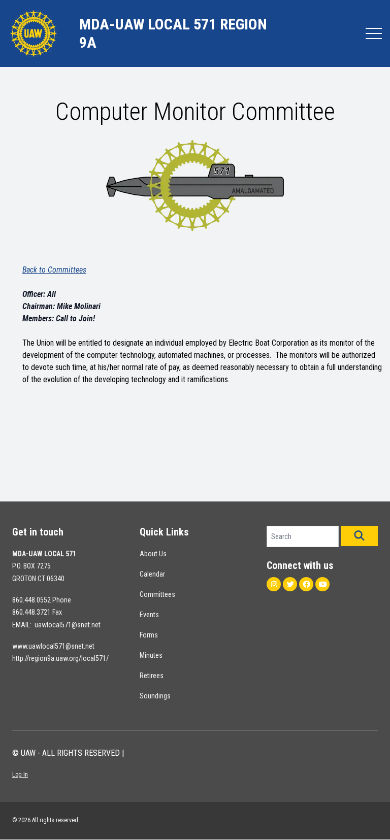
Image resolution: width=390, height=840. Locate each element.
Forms (149, 635)
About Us (153, 554)
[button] (359, 536)
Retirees (152, 675)
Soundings (155, 696)
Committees (157, 594)
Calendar (152, 574)
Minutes (151, 655)
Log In (20, 774)
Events (149, 615)
